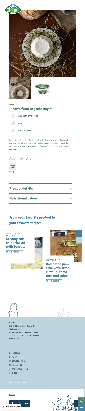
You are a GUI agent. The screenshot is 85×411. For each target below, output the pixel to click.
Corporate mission (18, 369)
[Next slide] (79, 233)
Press (12, 395)
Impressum (14, 353)
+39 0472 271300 (17, 335)
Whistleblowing (17, 361)
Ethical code (15, 365)
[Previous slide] (79, 240)
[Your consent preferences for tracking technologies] (4, 407)
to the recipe (12, 252)
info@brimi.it (14, 338)
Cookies (13, 373)
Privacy (13, 357)
